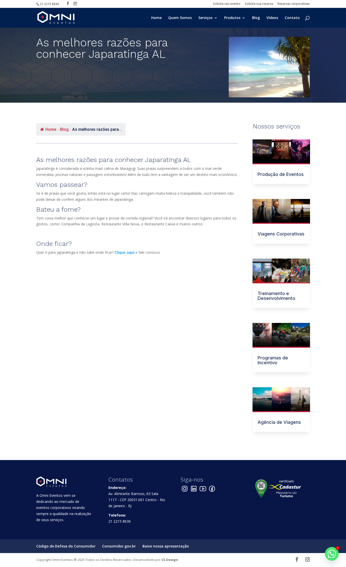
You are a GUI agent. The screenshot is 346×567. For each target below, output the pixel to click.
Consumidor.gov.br (119, 546)
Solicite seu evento (226, 4)
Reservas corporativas (294, 4)
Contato (292, 18)
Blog (256, 18)
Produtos (232, 18)
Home (156, 18)
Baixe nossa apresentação (165, 546)
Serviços (205, 18)
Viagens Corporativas (281, 233)
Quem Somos (180, 18)
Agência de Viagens (279, 422)
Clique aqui (124, 252)
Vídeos (272, 18)
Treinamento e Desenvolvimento (276, 296)
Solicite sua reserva (259, 4)
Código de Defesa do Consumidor (65, 546)
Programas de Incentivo (273, 360)
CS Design (169, 559)
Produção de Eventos (281, 174)
